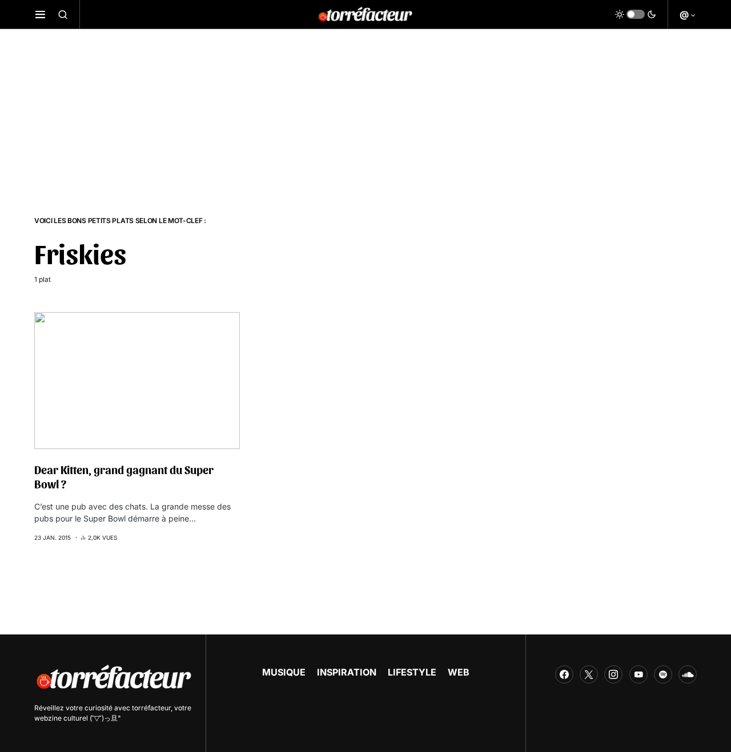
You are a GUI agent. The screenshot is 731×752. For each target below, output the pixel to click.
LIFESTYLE (412, 672)
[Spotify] (663, 674)
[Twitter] (589, 674)
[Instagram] (613, 674)
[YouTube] (638, 674)
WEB (458, 672)
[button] (40, 14)
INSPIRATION (346, 672)
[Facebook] (564, 674)
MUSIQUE (284, 672)
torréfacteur (151, 708)
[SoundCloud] (687, 674)
